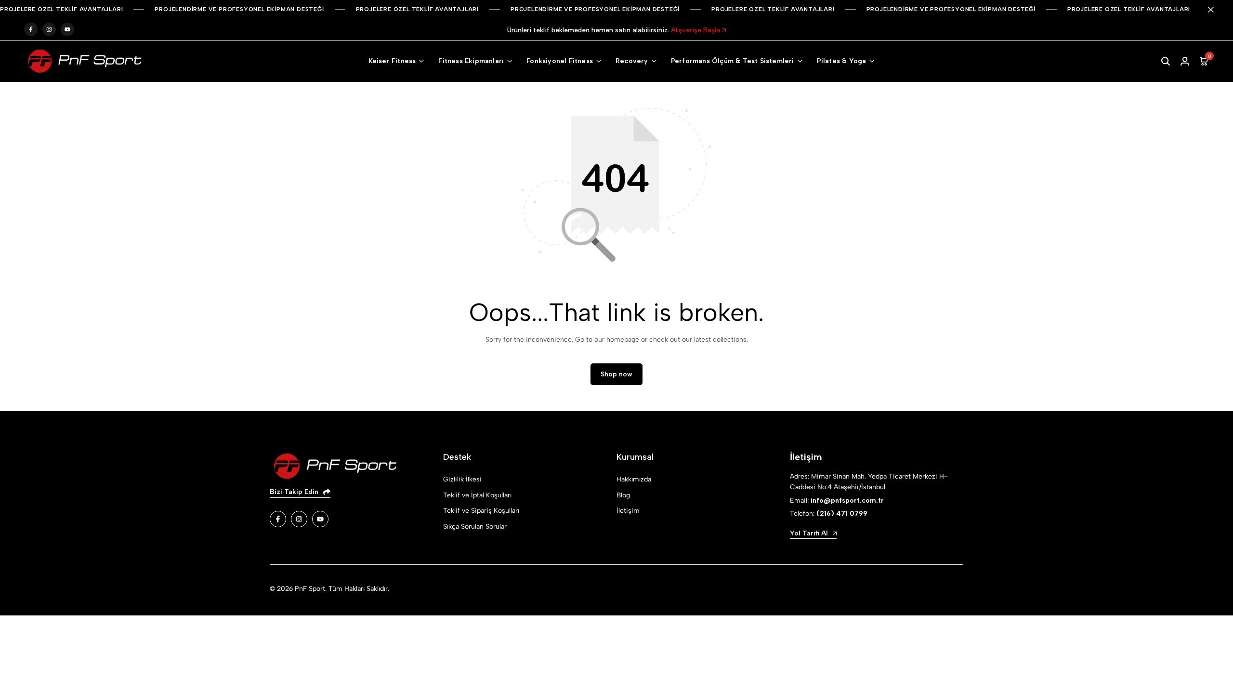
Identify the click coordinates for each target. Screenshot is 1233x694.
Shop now (616, 374)
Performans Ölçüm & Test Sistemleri (732, 61)
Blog (623, 495)
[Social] (278, 519)
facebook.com (31, 29)
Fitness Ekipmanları (471, 61)
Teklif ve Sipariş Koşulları (481, 511)
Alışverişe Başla (696, 30)
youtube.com (67, 29)
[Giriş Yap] (1184, 61)
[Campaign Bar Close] (1215, 9)
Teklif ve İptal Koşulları (477, 495)
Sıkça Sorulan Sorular (475, 526)
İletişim (628, 511)
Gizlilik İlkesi (462, 479)
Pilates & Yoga (841, 61)
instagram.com (49, 29)
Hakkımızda (633, 479)
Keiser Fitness (392, 61)
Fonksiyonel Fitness (559, 61)
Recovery (632, 61)
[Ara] (1165, 61)
